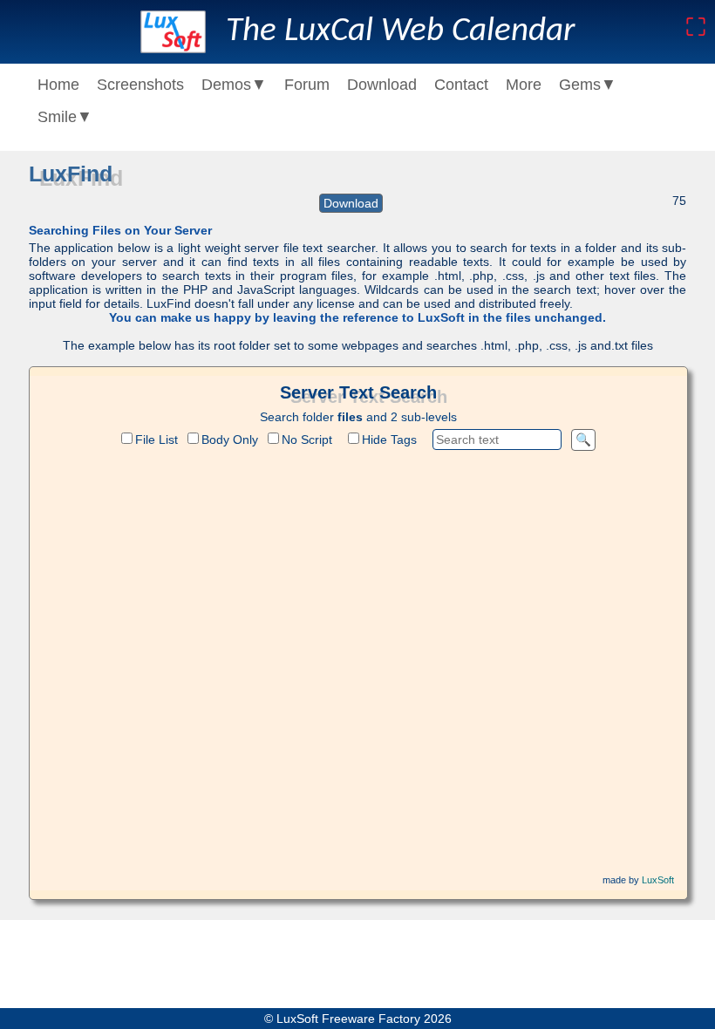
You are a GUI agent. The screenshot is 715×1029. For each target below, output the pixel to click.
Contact (461, 84)
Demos (234, 84)
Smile (64, 117)
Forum (307, 84)
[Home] (172, 31)
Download (382, 84)
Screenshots (140, 84)
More (523, 84)
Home (58, 84)
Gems (587, 84)
